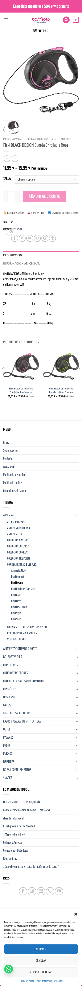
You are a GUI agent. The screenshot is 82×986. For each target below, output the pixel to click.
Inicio (6, 138)
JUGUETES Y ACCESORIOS (16, 713)
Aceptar (41, 949)
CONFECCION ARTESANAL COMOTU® (23, 681)
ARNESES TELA (14, 534)
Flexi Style (16, 613)
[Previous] (3, 377)
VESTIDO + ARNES (16, 639)
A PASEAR (17, 138)
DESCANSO (9, 697)
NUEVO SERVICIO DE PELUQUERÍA (22, 802)
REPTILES (8, 761)
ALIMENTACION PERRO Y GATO (20, 648)
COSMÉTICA (9, 689)
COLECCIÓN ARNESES (18, 540)
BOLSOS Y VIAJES (12, 657)
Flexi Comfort (17, 576)
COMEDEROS (10, 665)
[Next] (79, 377)
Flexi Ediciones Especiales (23, 588)
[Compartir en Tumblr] (52, 238)
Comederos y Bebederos (15, 850)
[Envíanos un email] (41, 891)
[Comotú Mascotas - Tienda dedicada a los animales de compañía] (41, 20)
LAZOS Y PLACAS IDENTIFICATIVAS (22, 721)
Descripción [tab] (12, 255)
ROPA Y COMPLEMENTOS (17, 769)
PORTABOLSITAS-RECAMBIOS (22, 633)
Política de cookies (12, 483)
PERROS (7, 753)
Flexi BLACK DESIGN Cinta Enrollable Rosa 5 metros (21, 390)
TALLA (7, 179)
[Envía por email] (37, 238)
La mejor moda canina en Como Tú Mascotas (26, 810)
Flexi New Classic (19, 607)
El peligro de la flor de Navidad (19, 826)
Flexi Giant (16, 595)
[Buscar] (66, 20)
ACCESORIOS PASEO (17, 522)
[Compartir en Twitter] (29, 238)
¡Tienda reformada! (13, 818)
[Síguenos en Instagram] (32, 891)
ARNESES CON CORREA (18, 528)
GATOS (7, 705)
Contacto (7, 458)
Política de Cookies (27, 981)
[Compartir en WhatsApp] (9, 232)
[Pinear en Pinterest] (44, 238)
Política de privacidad (44, 981)
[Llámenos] (50, 891)
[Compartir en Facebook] (14, 238)
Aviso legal (58, 981)
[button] (76, 914)
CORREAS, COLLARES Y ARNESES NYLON (27, 627)
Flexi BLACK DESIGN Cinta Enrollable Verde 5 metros (61, 390)
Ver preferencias (41, 972)
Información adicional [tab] (21, 263)
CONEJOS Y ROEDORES (15, 673)
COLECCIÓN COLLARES (18, 546)
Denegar (41, 960)
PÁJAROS (8, 737)
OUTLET (7, 729)
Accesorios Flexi (18, 570)
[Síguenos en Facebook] (23, 891)
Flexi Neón (16, 601)
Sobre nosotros (11, 450)
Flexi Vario (16, 619)
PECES (6, 745)
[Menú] (5, 20)
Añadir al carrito (45, 196)
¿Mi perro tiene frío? (14, 834)
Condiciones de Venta (14, 490)
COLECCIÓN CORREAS (18, 552)
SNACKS (7, 778)
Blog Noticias (10, 858)
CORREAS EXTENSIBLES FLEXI (40, 138)
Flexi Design (64, 138)
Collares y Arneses (12, 842)
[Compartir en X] (22, 238)
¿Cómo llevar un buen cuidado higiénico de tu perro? (31, 866)
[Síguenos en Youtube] (59, 891)
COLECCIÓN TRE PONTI (18, 558)
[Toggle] (77, 515)
